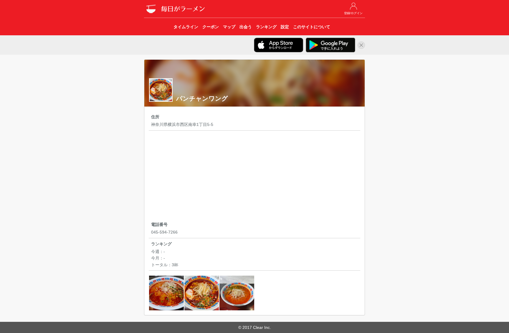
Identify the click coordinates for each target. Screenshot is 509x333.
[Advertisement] (254, 177)
